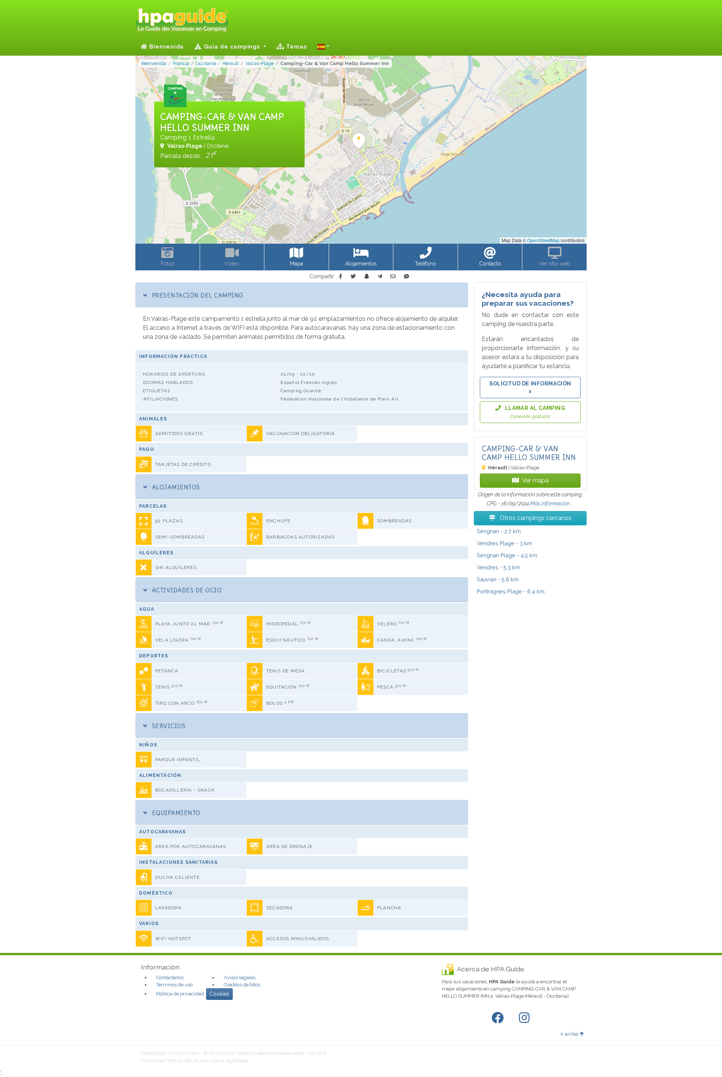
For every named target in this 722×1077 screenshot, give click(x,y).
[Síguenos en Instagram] (525, 1018)
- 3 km (504, 543)
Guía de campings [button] (232, 46)
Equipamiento (175, 812)
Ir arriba (569, 1034)
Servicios (167, 726)
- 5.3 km (498, 567)
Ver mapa (535, 480)
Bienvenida (165, 46)
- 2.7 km (499, 531)
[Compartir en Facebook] (340, 276)
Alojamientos (175, 487)
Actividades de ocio (185, 590)
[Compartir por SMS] (406, 276)
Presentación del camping (196, 295)
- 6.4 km (511, 591)
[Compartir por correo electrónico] (393, 276)
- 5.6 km (498, 579)
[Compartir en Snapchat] (367, 276)
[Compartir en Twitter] (353, 276)
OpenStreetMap (543, 240)
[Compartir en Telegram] (379, 276)
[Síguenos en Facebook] (499, 1018)
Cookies (219, 994)
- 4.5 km (507, 555)
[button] (323, 47)
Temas (295, 46)
